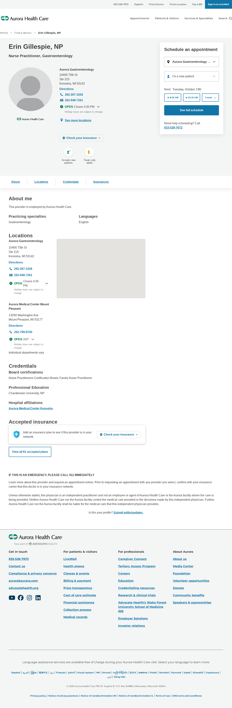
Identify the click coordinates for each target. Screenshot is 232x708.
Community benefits (188, 595)
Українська (212, 672)
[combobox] (191, 76)
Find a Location (178, 4)
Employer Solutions (133, 618)
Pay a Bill (197, 4)
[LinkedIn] (38, 598)
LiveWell (70, 559)
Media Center (183, 566)
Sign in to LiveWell (218, 4)
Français (60, 672)
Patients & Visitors (167, 18)
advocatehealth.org (23, 588)
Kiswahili (198, 672)
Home (4, 32)
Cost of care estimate (79, 595)
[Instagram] (29, 598)
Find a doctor (23, 32)
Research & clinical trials (137, 595)
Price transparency (77, 588)
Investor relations (131, 625)
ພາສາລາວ (143, 672)
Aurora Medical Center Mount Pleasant (29, 306)
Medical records (75, 617)
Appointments (139, 18)
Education (126, 580)
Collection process (77, 609)
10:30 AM (193, 97)
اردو (109, 677)
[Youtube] (12, 598)
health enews (73, 566)
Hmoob (106, 672)
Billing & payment (77, 580)
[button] (191, 62)
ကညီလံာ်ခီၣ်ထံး (120, 672)
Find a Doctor (156, 4)
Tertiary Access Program (137, 566)
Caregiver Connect (132, 559)
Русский (176, 672)
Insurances (101, 181)
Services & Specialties (199, 18)
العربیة (26, 672)
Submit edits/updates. (128, 512)
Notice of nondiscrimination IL (136, 695)
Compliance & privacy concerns (33, 573)
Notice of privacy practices (63, 695)
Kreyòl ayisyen (85, 672)
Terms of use (163, 695)
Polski (153, 672)
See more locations (78, 120)
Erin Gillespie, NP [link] (49, 32)
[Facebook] (21, 598)
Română (164, 672)
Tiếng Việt (119, 677)
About (15, 181)
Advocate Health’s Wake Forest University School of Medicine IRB (142, 607)
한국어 (133, 672)
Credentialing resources (136, 588)
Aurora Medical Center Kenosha (31, 408)
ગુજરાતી (71, 672)
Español (138, 4)
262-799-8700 (23, 332)
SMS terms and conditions (187, 695)
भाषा (98, 672)
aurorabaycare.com (23, 580)
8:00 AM (174, 97)
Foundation (181, 573)
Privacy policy (38, 695)
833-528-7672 (121, 4)
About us (180, 559)
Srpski (187, 672)
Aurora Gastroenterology (76, 69)
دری (52, 672)
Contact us (17, 566)
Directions (66, 89)
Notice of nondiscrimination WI (99, 695)
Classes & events (76, 573)
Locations (41, 181)
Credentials (71, 181)
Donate (178, 588)
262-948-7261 (74, 100)
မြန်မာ (34, 672)
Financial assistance (78, 602)
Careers (124, 573)
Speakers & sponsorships (192, 602)
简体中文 (43, 672)
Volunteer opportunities (191, 580)
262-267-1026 (74, 94)
